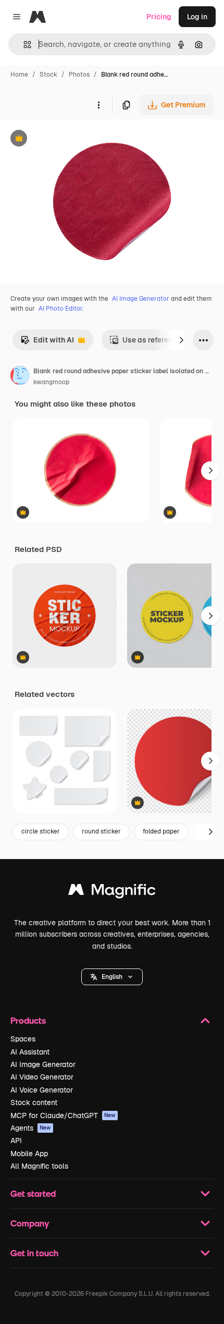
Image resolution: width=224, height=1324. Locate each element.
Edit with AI (47, 342)
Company (29, 1223)
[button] (112, 977)
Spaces (22, 1039)
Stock (48, 74)
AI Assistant (29, 1052)
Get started (33, 1193)
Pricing (158, 16)
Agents (30, 1128)
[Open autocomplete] (23, 44)
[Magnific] (112, 892)
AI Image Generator (140, 299)
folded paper (161, 831)
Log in (197, 16)
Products (28, 1020)
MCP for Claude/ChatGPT (63, 1115)
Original (66, 139)
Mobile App (29, 1153)
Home (19, 74)
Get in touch (34, 1252)
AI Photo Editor (60, 308)
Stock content (33, 1102)
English (112, 977)
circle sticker (40, 831)
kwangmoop (51, 382)
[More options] (98, 104)
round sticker (101, 831)
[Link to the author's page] (19, 377)
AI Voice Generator (41, 1090)
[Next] (181, 339)
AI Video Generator (41, 1077)
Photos (79, 74)
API (16, 1140)
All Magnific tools (39, 1166)
